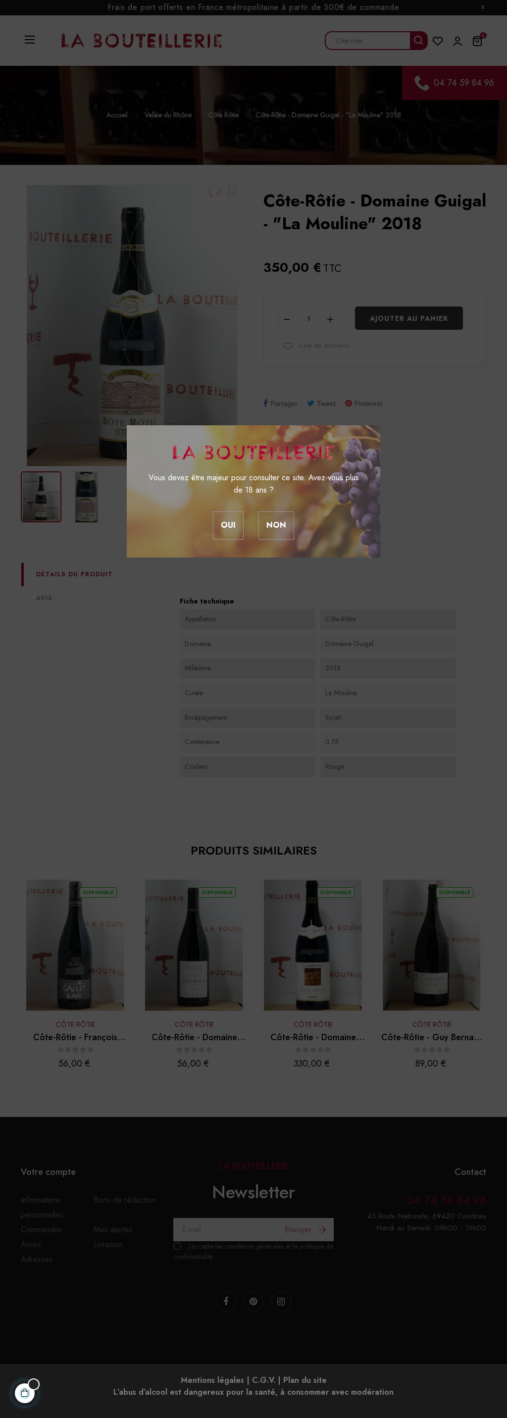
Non (276, 525)
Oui (228, 525)
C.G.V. (263, 1380)
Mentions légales (212, 1380)
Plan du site (305, 1380)
